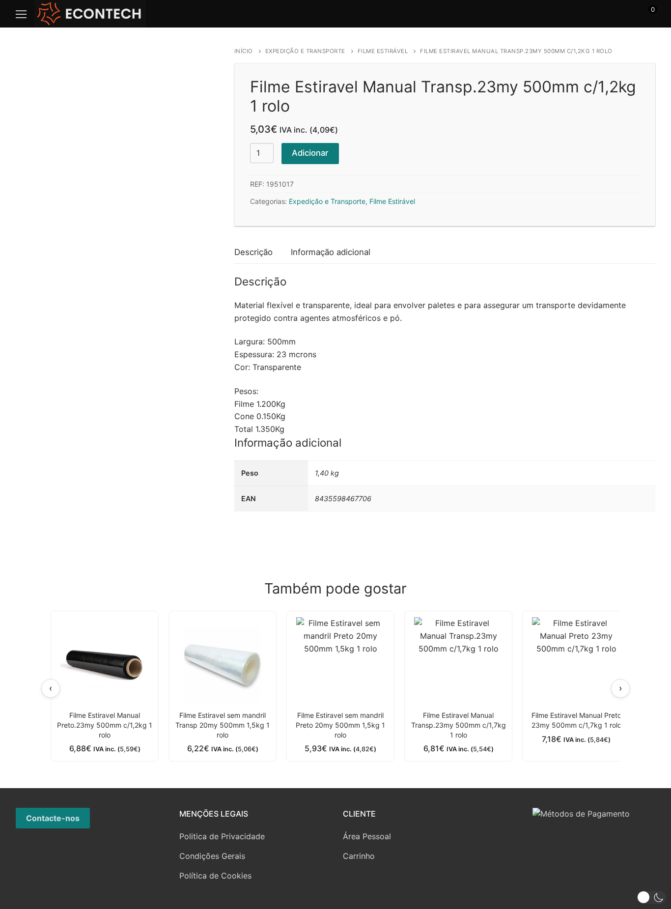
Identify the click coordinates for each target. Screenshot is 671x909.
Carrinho (359, 856)
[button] (651, 897)
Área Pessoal (367, 836)
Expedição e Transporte (305, 51)
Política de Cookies (215, 876)
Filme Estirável (383, 51)
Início (243, 51)
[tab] (253, 253)
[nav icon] (21, 13)
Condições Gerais (212, 856)
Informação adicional (330, 252)
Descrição (253, 252)
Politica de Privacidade (222, 836)
